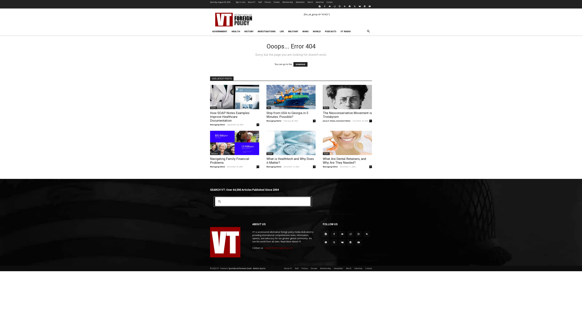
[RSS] (344, 6)
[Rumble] (339, 6)
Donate (277, 2)
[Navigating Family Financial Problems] (234, 143)
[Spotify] (349, 6)
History (248, 31)
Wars (305, 31)
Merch (310, 2)
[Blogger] (319, 6)
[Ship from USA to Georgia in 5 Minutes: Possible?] (291, 97)
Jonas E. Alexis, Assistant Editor (337, 121)
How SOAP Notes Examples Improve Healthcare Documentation (229, 116)
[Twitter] (354, 6)
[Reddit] (334, 6)
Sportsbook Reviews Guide (240, 268)
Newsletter (300, 2)
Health (236, 31)
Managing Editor (217, 124)
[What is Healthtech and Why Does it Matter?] (291, 143)
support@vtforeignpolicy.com (278, 247)
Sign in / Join (241, 2)
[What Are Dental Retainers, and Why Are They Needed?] (347, 143)
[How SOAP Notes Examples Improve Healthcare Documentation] (234, 97)
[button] (368, 31)
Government (219, 31)
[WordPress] (364, 6)
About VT (251, 2)
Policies (268, 2)
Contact (329, 2)
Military (293, 31)
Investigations (267, 31)
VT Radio (346, 31)
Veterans (214, 154)
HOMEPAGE (300, 64)
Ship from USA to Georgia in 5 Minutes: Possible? (287, 115)
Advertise (320, 2)
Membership (288, 2)
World (317, 31)
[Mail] (329, 6)
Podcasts (330, 31)
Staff (260, 2)
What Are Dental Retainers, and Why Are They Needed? (344, 160)
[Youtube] (369, 6)
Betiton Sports (259, 268)
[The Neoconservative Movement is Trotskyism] (347, 97)
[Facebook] (324, 6)
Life (282, 31)
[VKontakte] (359, 6)
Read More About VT (291, 241)
